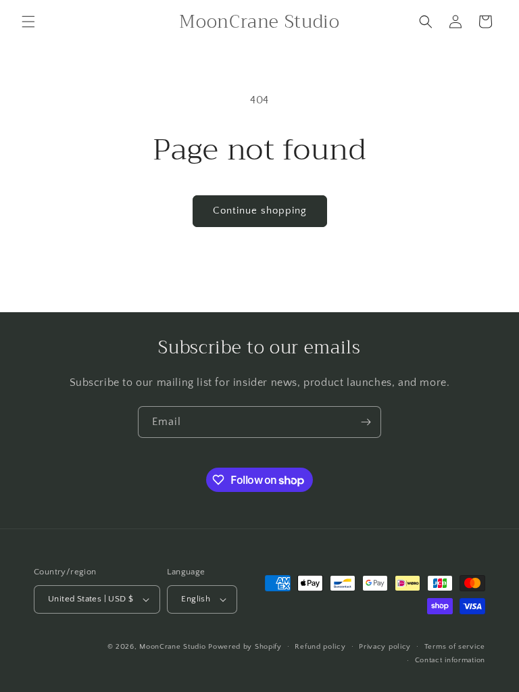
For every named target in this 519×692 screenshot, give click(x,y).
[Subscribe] (365, 422)
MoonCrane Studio (172, 647)
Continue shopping (260, 210)
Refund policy (320, 647)
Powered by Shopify (245, 647)
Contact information (450, 660)
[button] (28, 21)
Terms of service (454, 647)
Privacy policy (385, 647)
